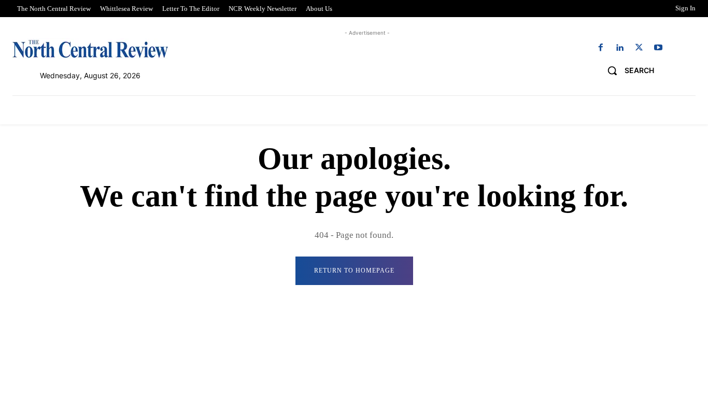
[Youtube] (658, 48)
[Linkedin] (620, 48)
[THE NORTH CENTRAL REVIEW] (90, 48)
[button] (627, 70)
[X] (639, 48)
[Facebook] (600, 48)
